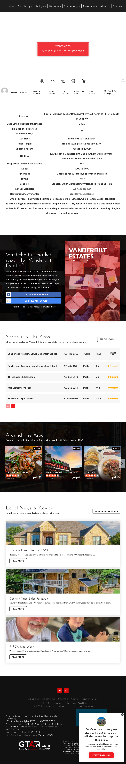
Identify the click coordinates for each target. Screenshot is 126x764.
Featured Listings (37, 92)
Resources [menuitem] (89, 6)
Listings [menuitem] (40, 6)
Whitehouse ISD (82, 188)
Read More (18, 561)
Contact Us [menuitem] (48, 698)
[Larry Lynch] (4, 90)
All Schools (107, 339)
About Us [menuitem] (33, 698)
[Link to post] (63, 533)
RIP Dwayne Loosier (22, 646)
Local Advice (92, 92)
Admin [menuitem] (75, 698)
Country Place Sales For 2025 (28, 598)
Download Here (84, 193)
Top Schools (66, 92)
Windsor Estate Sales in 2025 (28, 550)
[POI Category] (42, 81)
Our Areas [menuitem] (55, 6)
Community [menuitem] (71, 6)
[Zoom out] (123, 79)
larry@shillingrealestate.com (22, 735)
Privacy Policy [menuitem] (90, 698)
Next (122, 463)
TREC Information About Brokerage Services (63, 706)
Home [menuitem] (10, 6)
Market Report (52, 92)
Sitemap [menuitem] (63, 698)
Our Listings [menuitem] (24, 6)
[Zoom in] (123, 76)
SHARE (38, 449)
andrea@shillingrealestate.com (42, 727)
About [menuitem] (104, 6)
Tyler (82, 178)
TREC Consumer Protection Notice (63, 703)
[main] (63, 344)
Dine (112, 437)
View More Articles (106, 511)
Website (113, 353)
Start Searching (101, 755)
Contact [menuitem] (117, 6)
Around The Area (79, 92)
